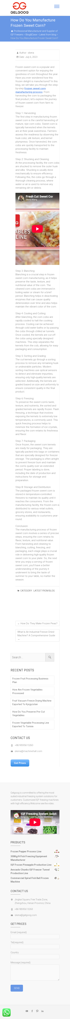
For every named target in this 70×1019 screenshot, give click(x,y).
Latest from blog (44, 590)
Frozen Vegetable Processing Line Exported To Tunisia (30, 724)
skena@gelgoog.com (26, 915)
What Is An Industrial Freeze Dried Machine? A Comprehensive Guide (36, 635)
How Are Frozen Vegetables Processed (27, 691)
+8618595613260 (24, 745)
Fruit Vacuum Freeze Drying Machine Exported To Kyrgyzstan (31, 702)
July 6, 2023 (31, 57)
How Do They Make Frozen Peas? (37, 623)
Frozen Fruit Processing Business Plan (30, 680)
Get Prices (20, 763)
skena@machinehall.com (28, 751)
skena (30, 52)
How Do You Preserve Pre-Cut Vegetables (28, 713)
